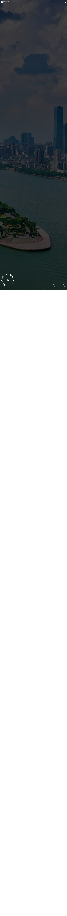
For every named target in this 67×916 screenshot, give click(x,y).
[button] (51, 911)
